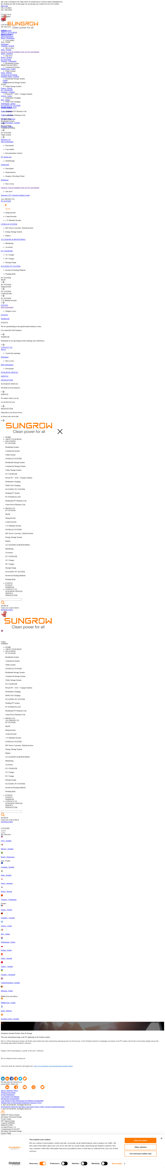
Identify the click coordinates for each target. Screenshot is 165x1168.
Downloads (11, 1093)
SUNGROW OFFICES (9, 372)
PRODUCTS (6, 140)
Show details (117, 1164)
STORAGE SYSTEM (9, 75)
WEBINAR (5, 319)
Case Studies (5, 1097)
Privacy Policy (39, 1107)
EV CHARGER (7, 90)
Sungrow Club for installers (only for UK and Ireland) (20, 52)
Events (3, 1095)
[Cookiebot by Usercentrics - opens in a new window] (14, 1163)
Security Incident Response (55, 1107)
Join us (3, 349)
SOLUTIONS (6, 34)
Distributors (10, 1095)
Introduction (5, 1099)
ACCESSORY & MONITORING (13, 239)
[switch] (64, 1163)
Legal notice (29, 1107)
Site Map (21, 1107)
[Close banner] (161, 1138)
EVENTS (4, 305)
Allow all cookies (140, 1140)
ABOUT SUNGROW (9, 32)
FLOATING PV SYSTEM (10, 105)
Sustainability (15, 1099)
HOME (3, 30)
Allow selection (141, 1147)
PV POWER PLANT (8, 107)
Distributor (5, 44)
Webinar (4, 1093)
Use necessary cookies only (140, 1154)
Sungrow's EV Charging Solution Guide (15, 195)
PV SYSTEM (6, 60)
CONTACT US (6, 347)
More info (4, 6)
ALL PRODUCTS (7, 199)
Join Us (4, 1091)
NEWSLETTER (7, 380)
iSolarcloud (5, 165)
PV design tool (6, 157)
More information (7, 37)
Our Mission (14, 1097)
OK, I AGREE (6, 8)
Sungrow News (12, 1091)
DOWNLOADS (7, 610)
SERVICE (4, 376)
